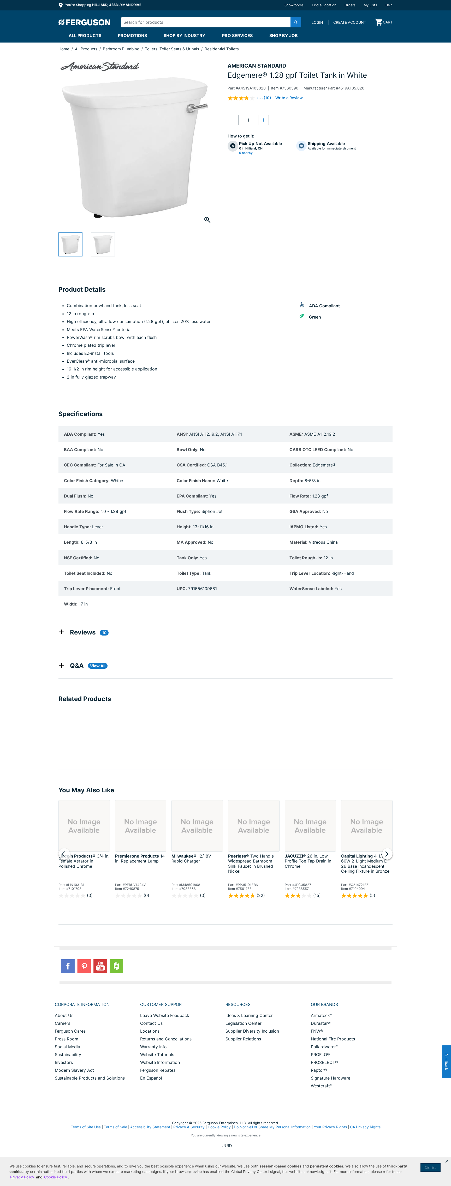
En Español (151, 1078)
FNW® (317, 1031)
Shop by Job (283, 35)
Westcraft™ (322, 1085)
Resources (238, 1004)
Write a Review (289, 97)
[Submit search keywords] (295, 22)
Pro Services (237, 35)
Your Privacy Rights (330, 1127)
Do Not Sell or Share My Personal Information (272, 1127)
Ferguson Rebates (157, 1070)
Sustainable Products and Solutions (90, 1078)
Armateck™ (322, 1015)
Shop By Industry (184, 35)
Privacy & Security (189, 1127)
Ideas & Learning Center (249, 1015)
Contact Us (151, 1023)
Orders (350, 5)
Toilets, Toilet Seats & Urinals (172, 48)
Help (389, 5)
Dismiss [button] (430, 1168)
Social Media (67, 1046)
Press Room (66, 1038)
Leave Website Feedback (164, 1015)
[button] (447, 1161)
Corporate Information (82, 1004)
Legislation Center (243, 1023)
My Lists (370, 5)
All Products (85, 35)
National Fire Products (333, 1038)
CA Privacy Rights (365, 1127)
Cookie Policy (219, 1127)
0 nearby (246, 153)
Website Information (160, 1062)
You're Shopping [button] (102, 5)
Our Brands (324, 1004)
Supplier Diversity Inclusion (252, 1031)
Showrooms (294, 5)
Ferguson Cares (70, 1031)
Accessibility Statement (150, 1127)
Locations (149, 1031)
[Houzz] (116, 966)
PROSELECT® (324, 1062)
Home (63, 48)
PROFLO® (320, 1054)
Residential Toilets (222, 48)
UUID (227, 1145)
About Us (64, 1015)
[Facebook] (68, 966)
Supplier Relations (243, 1038)
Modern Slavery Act (74, 1070)
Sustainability (68, 1054)
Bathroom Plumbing (121, 48)
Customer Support (162, 1004)
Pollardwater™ (325, 1046)
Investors (64, 1062)
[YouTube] (100, 966)
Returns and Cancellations (166, 1038)
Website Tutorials (157, 1054)
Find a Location (324, 5)
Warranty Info (153, 1046)
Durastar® (321, 1023)
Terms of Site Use (86, 1127)
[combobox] (206, 22)
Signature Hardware (330, 1078)
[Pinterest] (84, 966)
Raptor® (319, 1070)
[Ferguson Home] (84, 22)
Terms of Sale (115, 1127)
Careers (62, 1023)
